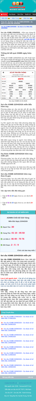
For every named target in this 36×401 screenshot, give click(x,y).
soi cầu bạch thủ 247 (25, 383)
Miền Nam (27, 18)
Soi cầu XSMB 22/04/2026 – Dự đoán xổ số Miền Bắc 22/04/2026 (16, 27)
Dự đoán (10, 22)
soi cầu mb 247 (29, 39)
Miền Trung (15, 18)
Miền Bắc (4, 18)
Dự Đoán (12, 14)
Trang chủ (4, 22)
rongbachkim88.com (11, 383)
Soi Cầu (20, 14)
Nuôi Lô (28, 14)
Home (4, 14)
